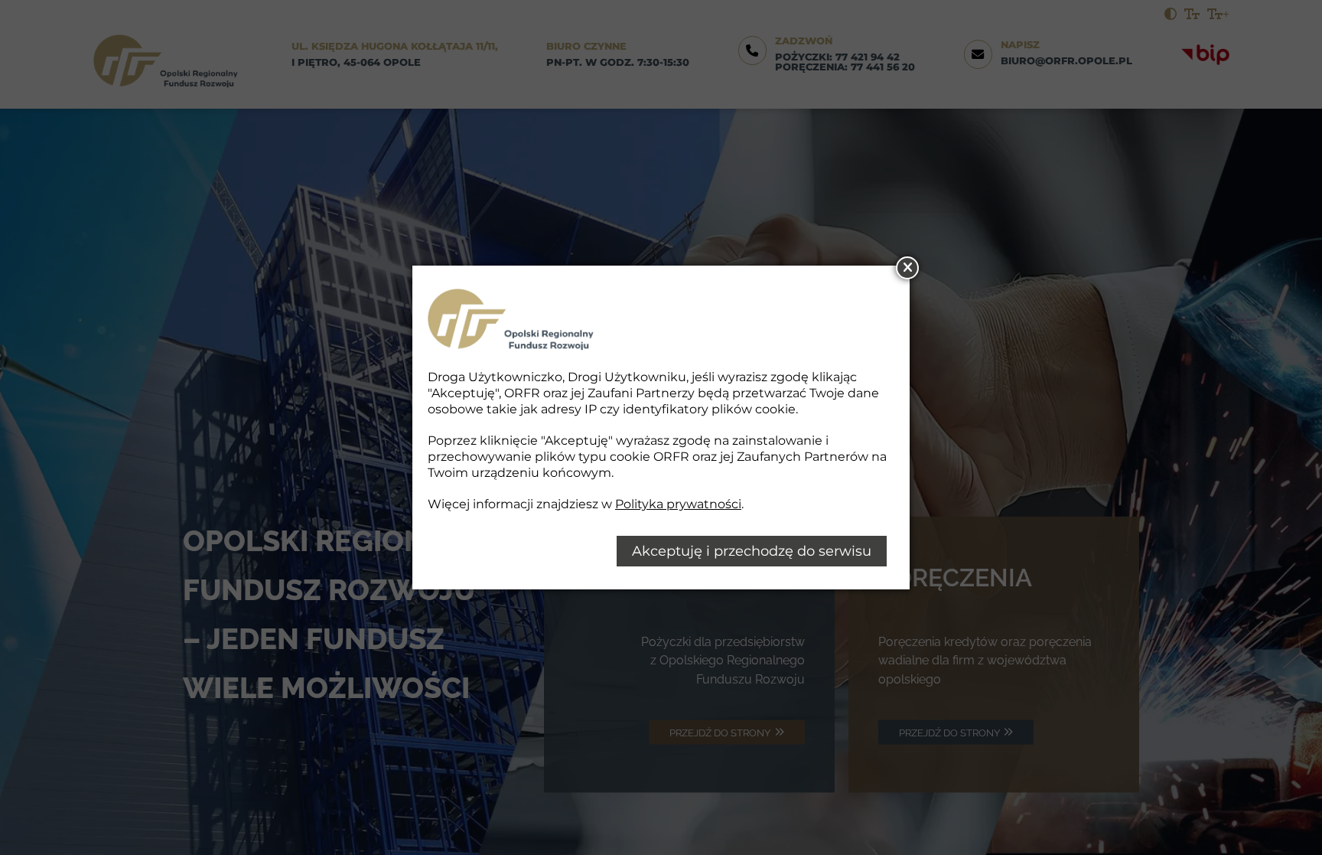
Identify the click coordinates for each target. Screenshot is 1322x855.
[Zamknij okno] (907, 267)
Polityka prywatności (678, 504)
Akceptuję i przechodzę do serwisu (751, 551)
